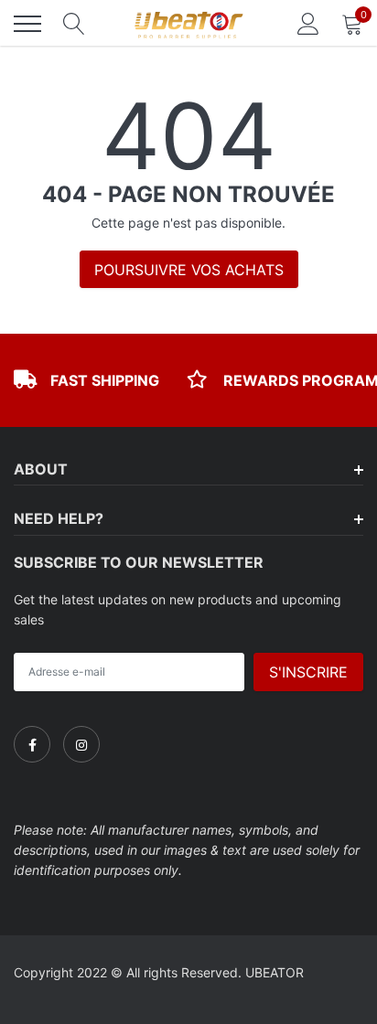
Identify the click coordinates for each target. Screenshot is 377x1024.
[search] (74, 24)
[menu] (27, 23)
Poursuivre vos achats (189, 270)
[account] (308, 23)
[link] (32, 744)
